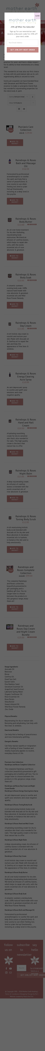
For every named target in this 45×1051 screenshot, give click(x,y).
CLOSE (37, 16)
